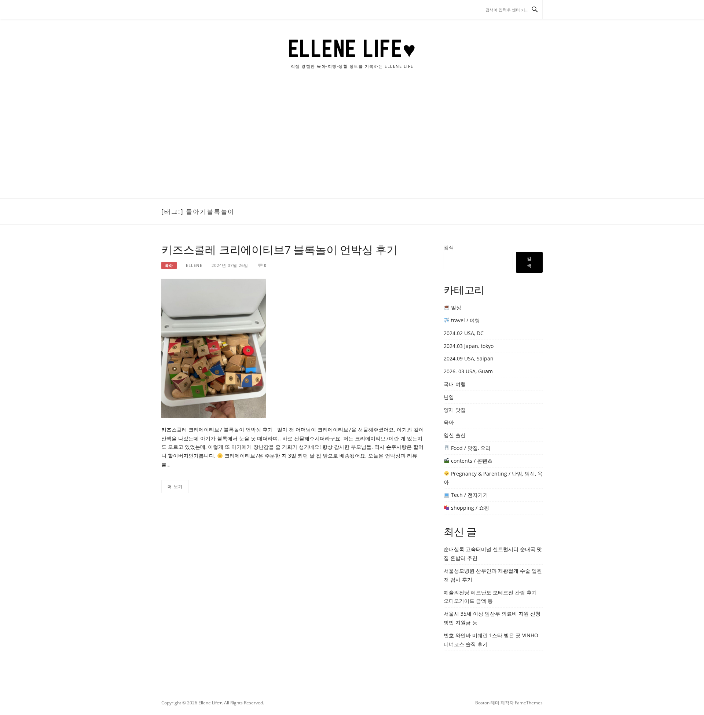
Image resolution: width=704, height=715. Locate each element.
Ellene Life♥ (352, 48)
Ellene (194, 265)
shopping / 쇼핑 (469, 507)
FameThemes (529, 703)
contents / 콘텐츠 (471, 460)
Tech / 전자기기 (469, 494)
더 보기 (175, 486)
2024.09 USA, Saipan (469, 358)
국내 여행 (455, 384)
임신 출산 (455, 435)
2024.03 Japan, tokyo (469, 345)
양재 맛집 (455, 409)
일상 (455, 307)
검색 (449, 247)
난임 (449, 396)
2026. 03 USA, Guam (468, 371)
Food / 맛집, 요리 (470, 447)
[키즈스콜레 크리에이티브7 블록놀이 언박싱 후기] (213, 347)
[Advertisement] (352, 143)
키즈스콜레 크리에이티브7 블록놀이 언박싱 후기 (279, 249)
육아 (169, 265)
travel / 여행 (465, 320)
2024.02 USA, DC (464, 333)
